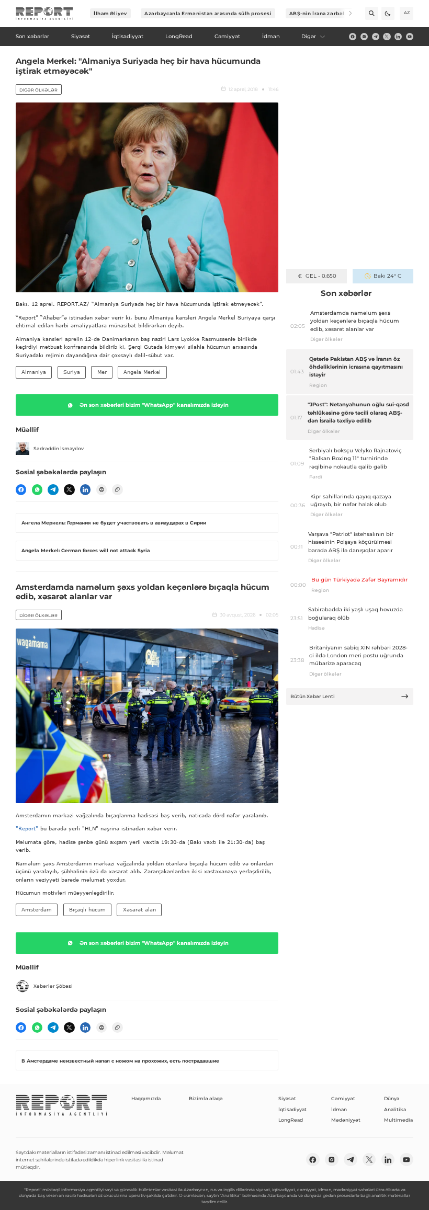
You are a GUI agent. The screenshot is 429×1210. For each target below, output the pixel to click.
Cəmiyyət (343, 1098)
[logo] (44, 13)
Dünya (391, 1098)
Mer (102, 372)
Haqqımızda (146, 1098)
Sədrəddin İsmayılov (58, 448)
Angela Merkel (142, 372)
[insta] (364, 36)
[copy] (117, 489)
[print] (101, 489)
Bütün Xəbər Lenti (312, 696)
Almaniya (33, 372)
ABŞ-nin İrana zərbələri (321, 13)
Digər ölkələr (38, 90)
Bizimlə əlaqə (206, 1098)
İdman (339, 1109)
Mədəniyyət (345, 1120)
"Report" (27, 828)
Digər (308, 36)
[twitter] (386, 36)
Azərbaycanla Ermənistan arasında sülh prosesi (208, 13)
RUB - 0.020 (321, 275)
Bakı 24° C (387, 275)
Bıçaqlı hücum (87, 909)
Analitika (395, 1109)
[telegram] (375, 36)
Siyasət (287, 1098)
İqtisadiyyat (292, 1109)
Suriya (71, 372)
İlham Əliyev (110, 13)
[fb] (352, 36)
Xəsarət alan (139, 909)
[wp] (37, 489)
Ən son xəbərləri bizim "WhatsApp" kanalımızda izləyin (154, 405)
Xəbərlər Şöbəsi (53, 986)
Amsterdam (36, 909)
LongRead (290, 1120)
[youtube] (409, 36)
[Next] (346, 13)
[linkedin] (398, 36)
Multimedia (398, 1120)
